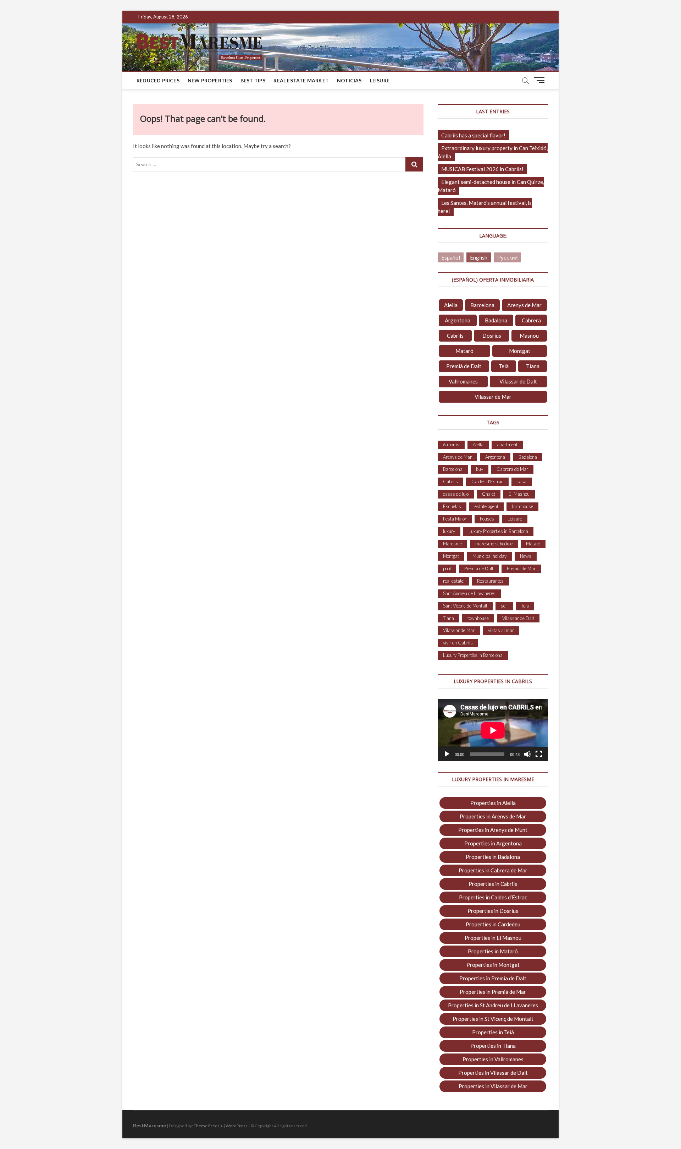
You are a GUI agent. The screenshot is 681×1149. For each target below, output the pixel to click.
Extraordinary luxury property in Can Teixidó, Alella (493, 152)
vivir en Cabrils (458, 643)
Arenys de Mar (524, 305)
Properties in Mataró (493, 951)
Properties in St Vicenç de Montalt (493, 1018)
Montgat (519, 351)
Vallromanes (463, 381)
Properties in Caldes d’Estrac (493, 897)
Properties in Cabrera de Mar (493, 870)
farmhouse (522, 506)
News (525, 556)
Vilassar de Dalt (518, 381)
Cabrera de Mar (512, 469)
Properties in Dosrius (492, 911)
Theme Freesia (208, 1125)
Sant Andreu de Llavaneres (469, 593)
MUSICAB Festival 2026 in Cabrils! (482, 169)
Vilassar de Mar (493, 396)
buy (479, 469)
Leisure (379, 80)
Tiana (532, 366)
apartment (507, 444)
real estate (453, 581)
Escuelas (452, 506)
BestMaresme (149, 1125)
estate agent (486, 506)
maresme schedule (494, 543)
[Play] (446, 754)
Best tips (253, 80)
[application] (493, 730)
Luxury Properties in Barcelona (498, 531)
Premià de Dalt (463, 366)
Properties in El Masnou (493, 938)
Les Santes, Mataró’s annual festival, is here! (485, 207)
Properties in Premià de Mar (493, 992)
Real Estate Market (301, 80)
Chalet (488, 494)
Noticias (349, 80)
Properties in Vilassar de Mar (493, 1086)
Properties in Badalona (493, 857)
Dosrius (491, 335)
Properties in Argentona (493, 843)
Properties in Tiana (493, 1045)
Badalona (496, 320)
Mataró (464, 351)
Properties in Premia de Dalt (492, 978)
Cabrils (455, 335)
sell (504, 606)
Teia (525, 606)
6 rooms (451, 444)
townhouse (478, 618)
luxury (449, 531)
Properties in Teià (493, 1032)
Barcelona (482, 305)
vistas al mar (501, 630)
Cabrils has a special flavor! (473, 135)
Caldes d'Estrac (487, 481)
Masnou (529, 335)
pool (447, 568)
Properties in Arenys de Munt (492, 830)
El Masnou (519, 494)
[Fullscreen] (538, 754)
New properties (210, 80)
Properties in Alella (493, 803)
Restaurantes (490, 581)
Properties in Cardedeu (493, 924)
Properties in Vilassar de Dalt (493, 1072)
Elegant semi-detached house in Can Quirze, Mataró (491, 186)
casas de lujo (456, 494)
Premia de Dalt (478, 568)
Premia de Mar (521, 568)
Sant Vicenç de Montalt (465, 606)
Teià (504, 366)
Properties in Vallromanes (493, 1059)
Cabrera (531, 320)
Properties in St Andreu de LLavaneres (493, 1005)
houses (487, 519)
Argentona (457, 320)
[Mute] (527, 754)
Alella (451, 305)
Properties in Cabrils (493, 884)
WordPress (237, 1125)
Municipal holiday (489, 556)
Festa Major (454, 519)
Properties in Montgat (493, 965)
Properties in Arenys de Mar (493, 816)
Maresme (452, 543)
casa (521, 481)
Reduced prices (158, 80)
